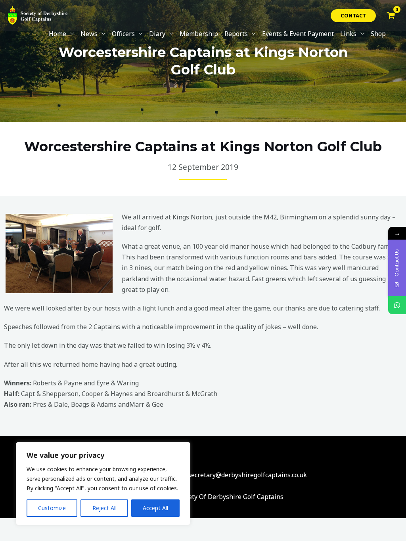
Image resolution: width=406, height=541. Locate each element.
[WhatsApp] (397, 305)
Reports (236, 33)
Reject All (104, 508)
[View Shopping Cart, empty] (391, 16)
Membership (199, 33)
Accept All (155, 508)
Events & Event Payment (298, 33)
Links (348, 33)
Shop (378, 33)
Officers (123, 33)
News (89, 33)
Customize (52, 508)
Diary (157, 33)
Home (57, 33)
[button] (353, 15)
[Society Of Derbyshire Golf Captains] (37, 14)
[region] (103, 483)
